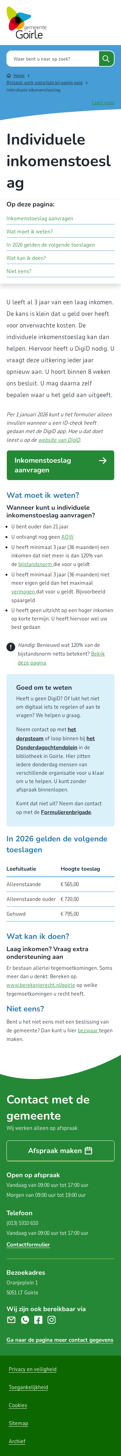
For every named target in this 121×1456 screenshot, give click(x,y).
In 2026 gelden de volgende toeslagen (50, 245)
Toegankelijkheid (28, 1387)
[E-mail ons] (13, 1319)
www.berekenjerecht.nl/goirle (40, 985)
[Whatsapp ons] (27, 1319)
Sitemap (18, 1423)
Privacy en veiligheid (32, 1369)
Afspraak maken (55, 1151)
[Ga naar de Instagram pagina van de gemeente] (54, 1319)
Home (19, 75)
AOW (67, 537)
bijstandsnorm (35, 564)
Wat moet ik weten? (29, 231)
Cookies (18, 1405)
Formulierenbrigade (66, 812)
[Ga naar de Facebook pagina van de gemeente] (40, 1319)
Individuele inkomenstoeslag (33, 90)
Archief (17, 1441)
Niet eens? (18, 271)
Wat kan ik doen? (26, 258)
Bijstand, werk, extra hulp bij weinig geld (44, 83)
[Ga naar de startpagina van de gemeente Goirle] (26, 22)
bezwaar (88, 1030)
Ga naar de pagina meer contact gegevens (59, 1340)
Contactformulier (28, 1244)
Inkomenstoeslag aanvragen (43, 465)
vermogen (23, 591)
